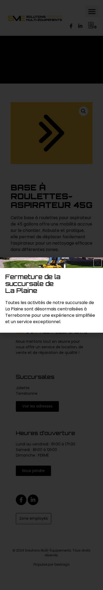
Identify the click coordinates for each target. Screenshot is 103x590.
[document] (51, 295)
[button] (97, 262)
